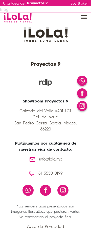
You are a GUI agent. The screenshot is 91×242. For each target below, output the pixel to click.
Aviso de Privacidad (45, 227)
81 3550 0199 (50, 174)
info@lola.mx (50, 159)
